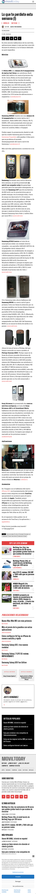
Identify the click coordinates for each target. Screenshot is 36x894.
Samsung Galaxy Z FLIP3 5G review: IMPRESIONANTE (15, 654)
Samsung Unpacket (9, 137)
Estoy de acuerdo (18, 460)
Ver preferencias (18, 886)
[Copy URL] (19, 38)
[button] (33, 856)
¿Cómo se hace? (6, 841)
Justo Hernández (16, 27)
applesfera (6, 522)
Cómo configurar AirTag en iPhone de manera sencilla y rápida (16, 637)
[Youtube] (26, 796)
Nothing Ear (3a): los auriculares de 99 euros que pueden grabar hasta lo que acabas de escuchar (23, 550)
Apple (16, 534)
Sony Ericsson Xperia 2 (9, 676)
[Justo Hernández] (3, 27)
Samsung (4, 536)
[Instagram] (8, 796)
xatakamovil (16, 97)
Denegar (18, 881)
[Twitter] (7, 38)
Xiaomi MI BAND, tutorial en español (14, 723)
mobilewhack (7, 437)
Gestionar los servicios (18, 872)
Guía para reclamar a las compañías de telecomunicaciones (16, 853)
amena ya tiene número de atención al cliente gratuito (15, 845)
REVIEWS (4, 659)
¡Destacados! (17, 567)
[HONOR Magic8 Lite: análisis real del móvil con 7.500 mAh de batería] (7, 587)
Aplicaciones (10, 534)
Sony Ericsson (13, 536)
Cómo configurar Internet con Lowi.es (15, 745)
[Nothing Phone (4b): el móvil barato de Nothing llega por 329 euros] (7, 564)
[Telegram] (15, 38)
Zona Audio (17, 556)
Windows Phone (22, 536)
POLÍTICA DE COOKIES (5, 890)
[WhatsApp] (11, 38)
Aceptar (18, 876)
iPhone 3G (27, 534)
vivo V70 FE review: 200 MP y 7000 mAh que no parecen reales (23, 574)
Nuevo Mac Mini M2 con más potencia (17, 621)
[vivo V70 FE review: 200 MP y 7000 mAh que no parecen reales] (7, 575)
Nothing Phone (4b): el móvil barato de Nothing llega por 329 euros (22, 563)
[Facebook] (3, 38)
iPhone (21, 534)
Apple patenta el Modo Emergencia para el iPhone (26, 677)
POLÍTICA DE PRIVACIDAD (17, 890)
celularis (24, 479)
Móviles (16, 579)
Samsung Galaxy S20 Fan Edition (14, 662)
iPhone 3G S (6, 491)
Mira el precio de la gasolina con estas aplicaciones (17, 628)
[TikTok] (17, 796)
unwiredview (18, 216)
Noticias (16, 590)
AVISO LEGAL (29, 890)
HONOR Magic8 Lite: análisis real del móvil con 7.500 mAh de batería (23, 585)
